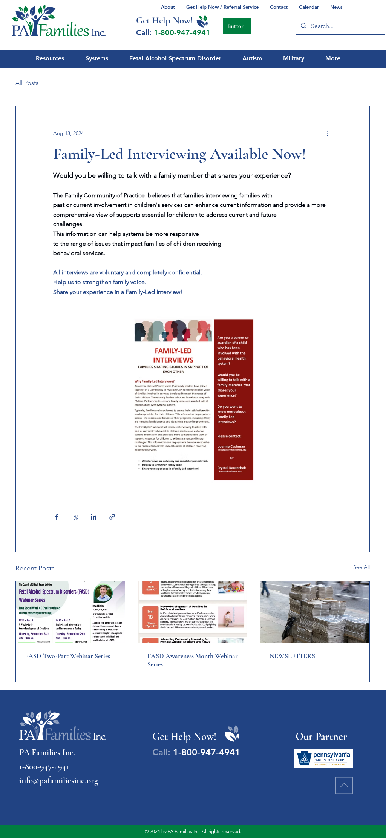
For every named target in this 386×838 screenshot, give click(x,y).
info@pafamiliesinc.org (58, 780)
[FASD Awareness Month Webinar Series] (192, 612)
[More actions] (327, 133)
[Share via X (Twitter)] (75, 516)
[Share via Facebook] (56, 516)
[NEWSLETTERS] (314, 612)
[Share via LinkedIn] (93, 516)
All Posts (26, 82)
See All (361, 567)
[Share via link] (112, 516)
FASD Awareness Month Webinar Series (192, 660)
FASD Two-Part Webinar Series (67, 656)
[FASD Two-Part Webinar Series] (70, 612)
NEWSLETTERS (292, 656)
